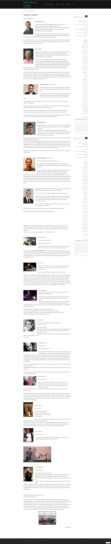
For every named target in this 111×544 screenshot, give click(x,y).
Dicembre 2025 (85, 45)
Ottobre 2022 (85, 68)
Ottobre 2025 (85, 49)
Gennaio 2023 (85, 65)
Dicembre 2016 (85, 106)
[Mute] (47, 461)
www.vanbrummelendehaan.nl (29, 496)
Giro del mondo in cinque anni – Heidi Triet (81, 25)
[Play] (24, 461)
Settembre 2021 (85, 81)
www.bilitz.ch (38, 408)
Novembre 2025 (85, 47)
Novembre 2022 (85, 66)
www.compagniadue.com (44, 348)
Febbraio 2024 (85, 58)
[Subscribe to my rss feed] (87, 540)
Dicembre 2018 (85, 93)
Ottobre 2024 (85, 54)
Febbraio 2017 (85, 104)
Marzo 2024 (86, 56)
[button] (37, 454)
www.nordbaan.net (42, 379)
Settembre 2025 (85, 50)
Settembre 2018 (85, 97)
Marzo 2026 (86, 43)
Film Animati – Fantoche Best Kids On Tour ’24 (81, 30)
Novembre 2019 (85, 84)
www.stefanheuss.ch (39, 434)
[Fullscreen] (49, 461)
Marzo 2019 (86, 88)
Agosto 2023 (85, 63)
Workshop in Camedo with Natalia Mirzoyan (82, 33)
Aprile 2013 (86, 111)
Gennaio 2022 (85, 77)
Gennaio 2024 (85, 59)
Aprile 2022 (86, 74)
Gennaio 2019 (85, 92)
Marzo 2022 (86, 75)
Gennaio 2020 (85, 83)
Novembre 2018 (85, 95)
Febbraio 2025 (85, 52)
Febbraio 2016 (85, 110)
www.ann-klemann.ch (41, 324)
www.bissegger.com (39, 470)
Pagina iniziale (25, 10)
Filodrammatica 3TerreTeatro (83, 35)
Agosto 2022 (85, 70)
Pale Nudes (34, 304)
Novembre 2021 (85, 79)
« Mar (86, 134)
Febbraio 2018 (85, 99)
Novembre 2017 (85, 101)
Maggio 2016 (85, 108)
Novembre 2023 (85, 61)
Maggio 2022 (85, 72)
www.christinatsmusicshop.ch (44, 240)
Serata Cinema (85, 27)
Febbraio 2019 (85, 90)
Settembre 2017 (85, 102)
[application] (37, 454)
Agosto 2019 (85, 86)
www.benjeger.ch (41, 269)
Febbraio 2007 (85, 113)
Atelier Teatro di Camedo (31, 540)
